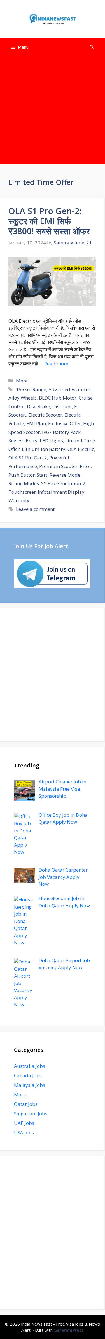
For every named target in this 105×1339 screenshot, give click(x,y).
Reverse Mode (65, 475)
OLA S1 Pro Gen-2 (27, 457)
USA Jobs (24, 1132)
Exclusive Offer (64, 423)
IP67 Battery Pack (61, 432)
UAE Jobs (24, 1123)
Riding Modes (23, 483)
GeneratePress (69, 1330)
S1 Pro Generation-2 (63, 483)
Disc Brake (38, 406)
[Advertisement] (52, 111)
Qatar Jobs (26, 1104)
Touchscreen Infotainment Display (46, 492)
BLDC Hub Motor (57, 398)
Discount (62, 406)
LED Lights (51, 440)
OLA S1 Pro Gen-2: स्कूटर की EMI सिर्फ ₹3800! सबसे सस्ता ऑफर (49, 221)
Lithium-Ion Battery (43, 449)
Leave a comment (35, 509)
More (22, 380)
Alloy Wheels (22, 398)
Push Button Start (27, 475)
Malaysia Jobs (29, 1085)
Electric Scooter (45, 415)
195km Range (31, 389)
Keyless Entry (23, 440)
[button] (91, 47)
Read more (56, 363)
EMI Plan (36, 423)
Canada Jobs (28, 1075)
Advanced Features (69, 389)
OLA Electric (80, 449)
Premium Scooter (58, 466)
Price (85, 466)
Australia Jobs (29, 1066)
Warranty (18, 500)
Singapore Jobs (30, 1113)
